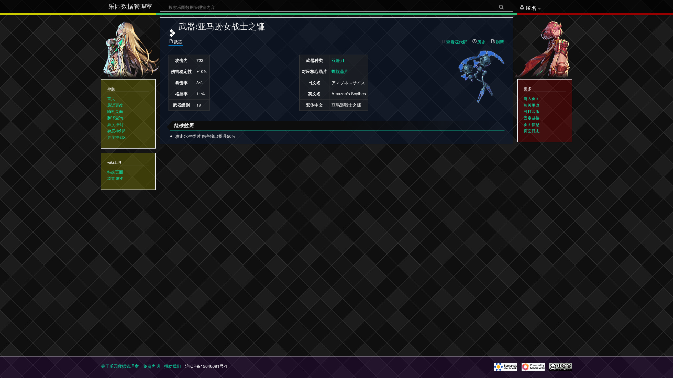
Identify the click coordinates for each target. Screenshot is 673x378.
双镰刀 (338, 60)
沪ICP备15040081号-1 (206, 366)
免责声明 (151, 366)
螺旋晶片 (340, 71)
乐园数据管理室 (130, 6)
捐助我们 (172, 366)
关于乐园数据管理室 (120, 366)
